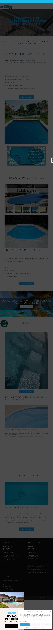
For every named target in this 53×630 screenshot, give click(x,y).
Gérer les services (23, 621)
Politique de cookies (30, 627)
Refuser (35, 624)
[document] (26, 315)
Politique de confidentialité (39, 627)
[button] (50, 611)
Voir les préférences (46, 624)
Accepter (25, 624)
